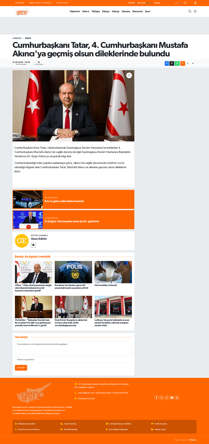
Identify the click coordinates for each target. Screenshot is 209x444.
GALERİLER (19, 3)
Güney (115, 11)
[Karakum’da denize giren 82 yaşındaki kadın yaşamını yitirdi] (73, 272)
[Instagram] (166, 397)
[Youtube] (171, 397)
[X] (161, 397)
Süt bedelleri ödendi (106, 285)
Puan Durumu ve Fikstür (29, 429)
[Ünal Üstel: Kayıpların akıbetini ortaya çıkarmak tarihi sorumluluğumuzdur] (73, 307)
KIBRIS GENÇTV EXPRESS (40, 3)
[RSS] (177, 397)
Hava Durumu (70, 424)
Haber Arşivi (160, 429)
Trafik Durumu (160, 424)
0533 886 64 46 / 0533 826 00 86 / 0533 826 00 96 (103, 393)
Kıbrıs (85, 11)
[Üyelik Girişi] (194, 3)
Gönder (21, 367)
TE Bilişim (192, 440)
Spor (147, 11)
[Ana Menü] (195, 11)
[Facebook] (156, 397)
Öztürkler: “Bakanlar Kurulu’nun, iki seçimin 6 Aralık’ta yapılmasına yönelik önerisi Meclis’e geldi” (33, 323)
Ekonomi (137, 11)
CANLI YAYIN (62, 3)
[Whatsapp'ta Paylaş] (177, 63)
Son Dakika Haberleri (118, 429)
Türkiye (96, 11)
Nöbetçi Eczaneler (27, 424)
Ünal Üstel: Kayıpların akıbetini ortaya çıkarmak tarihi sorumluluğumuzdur (71, 323)
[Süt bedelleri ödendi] (113, 272)
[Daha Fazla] (182, 63)
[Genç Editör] (22, 241)
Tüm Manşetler (71, 429)
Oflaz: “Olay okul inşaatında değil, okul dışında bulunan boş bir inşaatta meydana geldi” (33, 288)
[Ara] (190, 11)
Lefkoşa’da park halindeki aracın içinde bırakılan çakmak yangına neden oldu (112, 323)
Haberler (75, 11)
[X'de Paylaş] (171, 63)
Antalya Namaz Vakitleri (120, 424)
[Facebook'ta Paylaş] (167, 63)
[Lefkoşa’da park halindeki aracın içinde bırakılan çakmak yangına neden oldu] (113, 307)
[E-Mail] (33, 245)
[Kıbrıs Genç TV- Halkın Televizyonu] (23, 11)
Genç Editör (39, 238)
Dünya (105, 11)
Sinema (126, 11)
